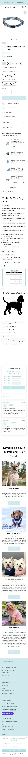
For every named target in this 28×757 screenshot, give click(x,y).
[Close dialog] (27, 737)
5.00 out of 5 (18, 371)
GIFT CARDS (5, 678)
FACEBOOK (11, 703)
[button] (5, 53)
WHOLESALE (5, 696)
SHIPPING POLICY (6, 732)
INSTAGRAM (13, 706)
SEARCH (4, 724)
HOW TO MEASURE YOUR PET (10, 667)
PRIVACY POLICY (6, 734)
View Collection (14, 503)
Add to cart (14, 98)
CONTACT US (5, 675)
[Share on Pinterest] (10, 191)
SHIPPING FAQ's (6, 672)
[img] (6, 402)
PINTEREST (13, 709)
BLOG (3, 688)
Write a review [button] (14, 388)
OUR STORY (5, 685)
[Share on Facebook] (6, 191)
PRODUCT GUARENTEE (8, 693)
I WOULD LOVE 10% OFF (14, 750)
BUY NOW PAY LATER (7, 726)
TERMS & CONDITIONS (8, 729)
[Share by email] (12, 191)
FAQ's (3, 665)
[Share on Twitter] (8, 191)
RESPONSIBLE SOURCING (8, 691)
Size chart (4, 88)
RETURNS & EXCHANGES (8, 670)
